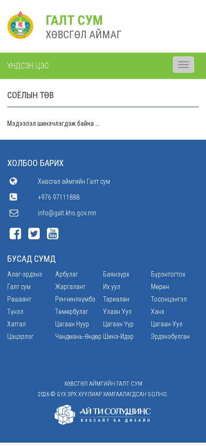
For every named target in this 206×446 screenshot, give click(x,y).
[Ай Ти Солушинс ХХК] (103, 415)
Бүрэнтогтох (168, 274)
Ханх (157, 311)
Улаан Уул (117, 311)
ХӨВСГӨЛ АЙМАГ (84, 35)
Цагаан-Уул (167, 324)
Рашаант (19, 299)
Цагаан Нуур (72, 324)
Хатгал (16, 324)
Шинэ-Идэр (118, 336)
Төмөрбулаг (71, 311)
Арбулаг (66, 274)
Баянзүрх (116, 274)
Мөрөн (160, 286)
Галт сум (19, 286)
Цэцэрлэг (20, 336)
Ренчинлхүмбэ (75, 299)
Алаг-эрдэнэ (24, 274)
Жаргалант (70, 286)
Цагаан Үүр (118, 324)
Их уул (111, 286)
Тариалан (116, 299)
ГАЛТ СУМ (74, 20)
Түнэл (15, 311)
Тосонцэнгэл (169, 299)
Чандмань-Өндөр (78, 336)
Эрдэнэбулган (170, 336)
